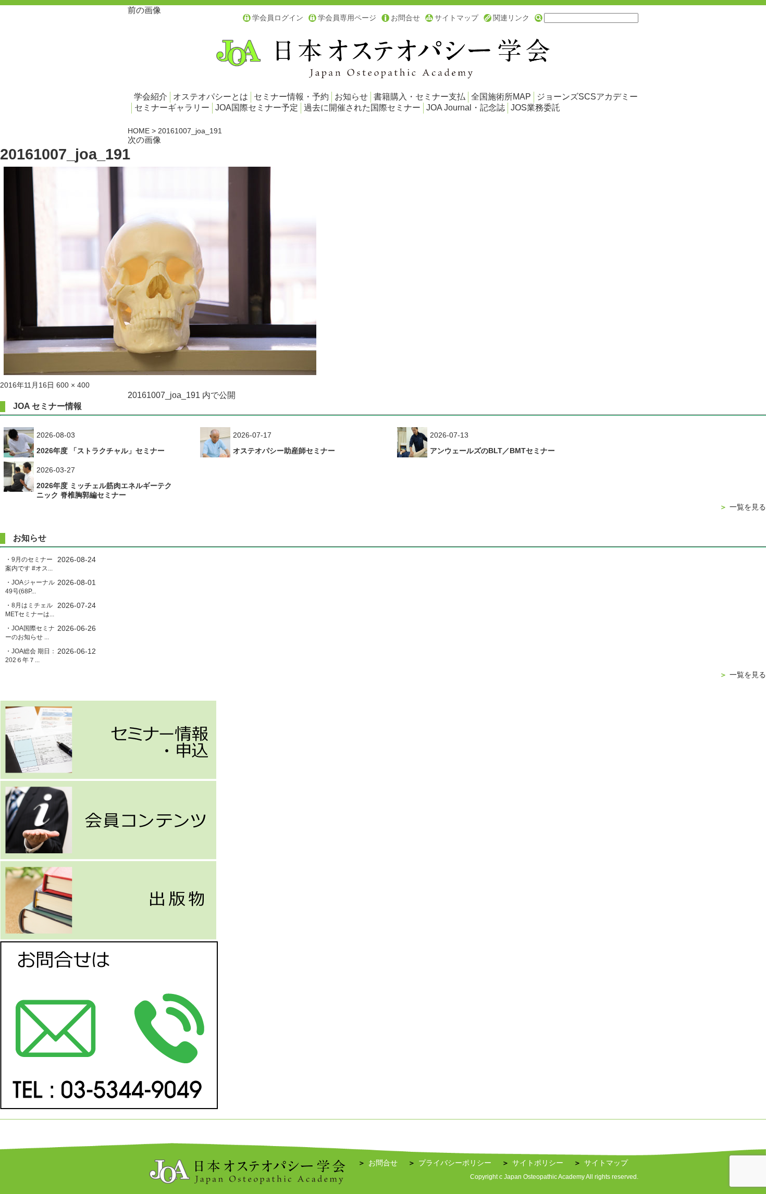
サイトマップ (456, 18)
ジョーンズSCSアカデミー (587, 96)
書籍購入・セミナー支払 (419, 96)
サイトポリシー (532, 1163)
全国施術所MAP (501, 96)
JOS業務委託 (535, 107)
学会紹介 (150, 96)
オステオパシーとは (210, 96)
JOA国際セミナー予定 (256, 107)
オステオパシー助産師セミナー (284, 450)
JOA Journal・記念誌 (465, 107)
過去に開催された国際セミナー (362, 107)
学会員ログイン (277, 18)
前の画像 (144, 10)
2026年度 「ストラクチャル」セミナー (100, 450)
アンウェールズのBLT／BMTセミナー (492, 450)
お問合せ (405, 18)
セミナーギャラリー (171, 107)
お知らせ (351, 96)
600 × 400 (73, 385)
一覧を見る (743, 507)
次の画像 (144, 139)
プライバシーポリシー (449, 1163)
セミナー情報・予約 (291, 96)
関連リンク (511, 18)
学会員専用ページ (347, 18)
